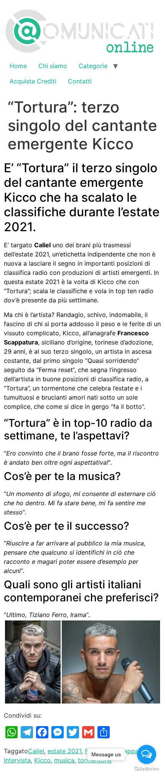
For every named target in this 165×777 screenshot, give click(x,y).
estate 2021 (64, 751)
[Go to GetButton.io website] (146, 769)
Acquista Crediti (33, 81)
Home (18, 66)
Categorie (93, 66)
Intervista (17, 760)
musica (64, 760)
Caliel (36, 751)
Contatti (80, 81)
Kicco (42, 760)
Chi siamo (52, 66)
